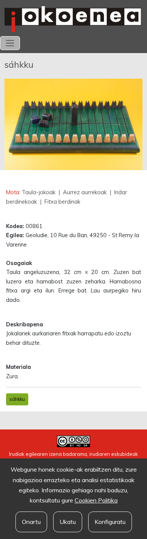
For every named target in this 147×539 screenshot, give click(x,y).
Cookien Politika (96, 500)
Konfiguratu (110, 521)
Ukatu (68, 521)
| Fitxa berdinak (59, 201)
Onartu (31, 521)
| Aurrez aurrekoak (82, 192)
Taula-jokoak (39, 192)
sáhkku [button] (17, 399)
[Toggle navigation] (10, 43)
